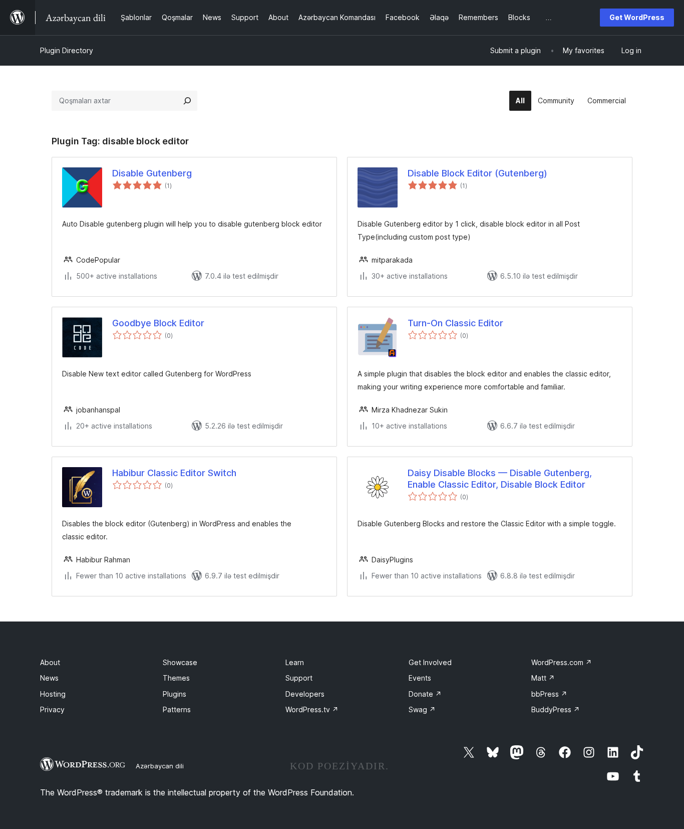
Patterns (177, 709)
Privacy (52, 709)
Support (298, 678)
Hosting (53, 694)
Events (420, 678)
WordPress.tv (311, 709)
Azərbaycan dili (160, 766)
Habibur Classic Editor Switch (174, 473)
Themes (176, 678)
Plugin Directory (66, 50)
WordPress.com (561, 662)
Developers (304, 694)
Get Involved (430, 662)
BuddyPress (555, 709)
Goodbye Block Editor (158, 323)
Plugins (174, 694)
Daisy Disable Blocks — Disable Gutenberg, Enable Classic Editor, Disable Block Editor (500, 479)
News (49, 678)
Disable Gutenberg (152, 173)
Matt (543, 678)
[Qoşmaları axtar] (187, 101)
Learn (294, 662)
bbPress (549, 694)
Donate (425, 694)
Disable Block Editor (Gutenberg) (477, 173)
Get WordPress (636, 17)
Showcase (180, 662)
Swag (422, 709)
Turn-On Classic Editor (455, 323)
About (50, 662)
